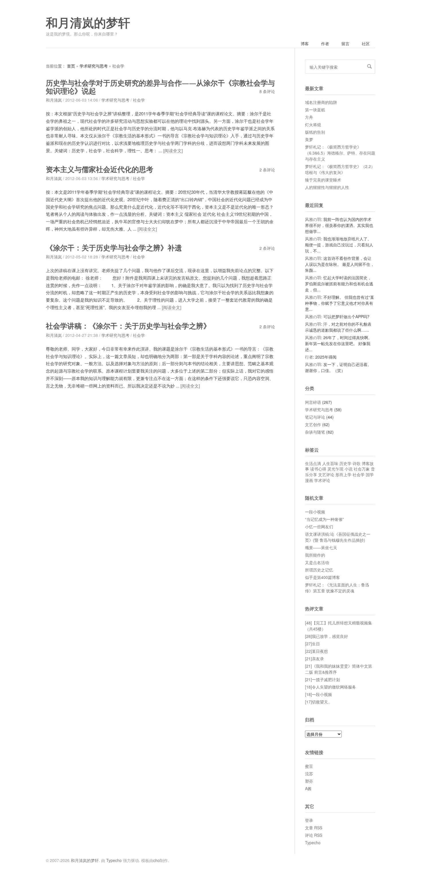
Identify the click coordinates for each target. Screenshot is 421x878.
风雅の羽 (313, 219)
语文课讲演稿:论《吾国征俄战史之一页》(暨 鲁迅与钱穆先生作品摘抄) (337, 537)
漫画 (309, 480)
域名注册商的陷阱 (321, 102)
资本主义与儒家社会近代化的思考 (99, 169)
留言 (345, 43)
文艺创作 (313, 424)
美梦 (309, 139)
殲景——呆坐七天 (321, 547)
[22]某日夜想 (316, 651)
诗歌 (357, 463)
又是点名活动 (317, 562)
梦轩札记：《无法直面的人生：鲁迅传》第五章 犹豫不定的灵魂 (337, 588)
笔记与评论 (315, 417)
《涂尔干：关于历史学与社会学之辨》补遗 (114, 248)
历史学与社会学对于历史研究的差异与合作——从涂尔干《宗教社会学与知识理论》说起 (160, 87)
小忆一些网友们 (319, 526)
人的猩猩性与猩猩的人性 (327, 187)
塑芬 (309, 781)
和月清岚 (54, 100)
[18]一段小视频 (318, 694)
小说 (349, 469)
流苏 (309, 773)
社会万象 (362, 469)
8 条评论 (267, 91)
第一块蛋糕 (315, 109)
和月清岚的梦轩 (88, 23)
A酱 (308, 788)
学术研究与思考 (94, 66)
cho (156, 860)
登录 (309, 820)
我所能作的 (315, 555)
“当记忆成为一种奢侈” (324, 519)
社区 (366, 43)
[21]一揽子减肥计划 (322, 679)
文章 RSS (313, 827)
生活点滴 (313, 463)
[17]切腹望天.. (317, 702)
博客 (305, 43)
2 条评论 (267, 170)
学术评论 (322, 480)
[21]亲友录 (314, 658)
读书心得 (318, 469)
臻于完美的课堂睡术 (323, 180)
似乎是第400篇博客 (322, 577)
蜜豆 (309, 766)
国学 (370, 474)
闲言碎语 (313, 402)
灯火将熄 (313, 124)
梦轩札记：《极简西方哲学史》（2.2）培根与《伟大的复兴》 (340, 169)
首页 (71, 66)
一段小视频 (315, 512)
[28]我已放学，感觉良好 (326, 636)
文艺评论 (326, 474)
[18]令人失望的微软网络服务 (330, 687)
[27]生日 (312, 643)
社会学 (139, 100)
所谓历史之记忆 (319, 570)
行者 (309, 357)
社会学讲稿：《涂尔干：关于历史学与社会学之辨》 (128, 326)
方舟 (309, 117)
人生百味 (330, 463)
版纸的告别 (315, 132)
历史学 (345, 463)
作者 (325, 43)
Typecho (312, 842)
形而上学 (343, 474)
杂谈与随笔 (315, 432)
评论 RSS (313, 835)
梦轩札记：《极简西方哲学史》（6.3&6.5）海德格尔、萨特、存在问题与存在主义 (340, 153)
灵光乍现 (335, 469)
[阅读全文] (173, 150)
